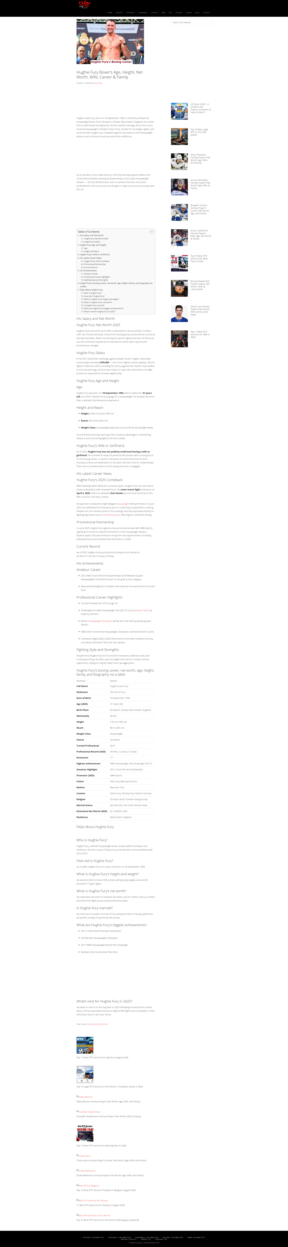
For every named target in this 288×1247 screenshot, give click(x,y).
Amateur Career (91, 274)
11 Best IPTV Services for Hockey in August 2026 (100, 1205)
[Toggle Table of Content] (150, 232)
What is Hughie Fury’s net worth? (98, 302)
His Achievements (88, 270)
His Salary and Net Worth (92, 235)
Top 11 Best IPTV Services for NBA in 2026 (200, 334)
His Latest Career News (91, 258)
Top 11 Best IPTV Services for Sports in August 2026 (102, 1057)
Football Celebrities (119, 1237)
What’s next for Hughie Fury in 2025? (99, 311)
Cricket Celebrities (93, 1237)
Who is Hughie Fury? (92, 293)
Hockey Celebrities (173, 1237)
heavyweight (123, 503)
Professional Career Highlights (97, 277)
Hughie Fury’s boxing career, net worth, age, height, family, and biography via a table (116, 285)
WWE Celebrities (196, 1237)
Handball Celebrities (146, 1237)
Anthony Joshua (112, 514)
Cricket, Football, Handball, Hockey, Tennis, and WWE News (96, 4)
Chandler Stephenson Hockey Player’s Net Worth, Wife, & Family (108, 1116)
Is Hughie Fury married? (94, 305)
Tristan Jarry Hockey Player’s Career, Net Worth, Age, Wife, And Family (111, 1160)
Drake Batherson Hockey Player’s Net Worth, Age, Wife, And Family (110, 1175)
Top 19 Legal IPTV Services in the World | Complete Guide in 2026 (109, 1086)
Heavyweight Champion (100, 621)
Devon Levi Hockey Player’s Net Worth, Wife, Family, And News (200, 310)
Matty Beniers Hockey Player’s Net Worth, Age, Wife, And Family (108, 1101)
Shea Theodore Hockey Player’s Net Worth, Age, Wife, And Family (200, 158)
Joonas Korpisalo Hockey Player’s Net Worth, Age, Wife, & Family (200, 184)
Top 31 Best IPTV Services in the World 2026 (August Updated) (107, 1219)
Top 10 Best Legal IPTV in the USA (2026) (199, 132)
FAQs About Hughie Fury (91, 289)
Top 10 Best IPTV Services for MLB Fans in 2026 (199, 258)
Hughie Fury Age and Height (93, 245)
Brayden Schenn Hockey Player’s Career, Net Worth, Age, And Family (200, 209)
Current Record (90, 267)
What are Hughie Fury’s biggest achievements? (104, 308)
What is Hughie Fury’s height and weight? (101, 299)
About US (146, 1239)
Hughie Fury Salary (92, 242)
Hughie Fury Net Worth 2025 (96, 238)
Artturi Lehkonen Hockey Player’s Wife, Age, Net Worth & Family (201, 234)
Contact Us (161, 1239)
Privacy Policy (129, 1239)
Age (85, 248)
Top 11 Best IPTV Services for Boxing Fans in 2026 (101, 1145)
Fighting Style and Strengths (96, 280)
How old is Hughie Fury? (94, 296)
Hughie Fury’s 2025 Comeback (97, 261)
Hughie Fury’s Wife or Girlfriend (95, 254)
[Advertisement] (116, 101)
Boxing (89, 1024)
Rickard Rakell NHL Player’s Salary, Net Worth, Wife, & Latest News (200, 285)
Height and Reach (91, 251)
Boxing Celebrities (100, 1024)
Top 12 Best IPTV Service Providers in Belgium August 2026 (106, 1190)
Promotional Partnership (95, 264)
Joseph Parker (142, 610)
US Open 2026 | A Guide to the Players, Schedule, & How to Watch (201, 108)
